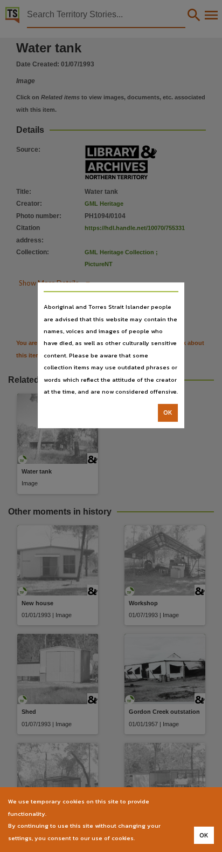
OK (167, 413)
